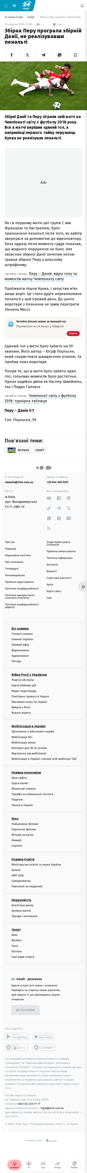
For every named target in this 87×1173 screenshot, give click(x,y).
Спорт (32, 17)
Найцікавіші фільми (25, 823)
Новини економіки (26, 772)
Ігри (49, 598)
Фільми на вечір (22, 835)
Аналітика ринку (22, 905)
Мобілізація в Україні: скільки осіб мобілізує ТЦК (44, 759)
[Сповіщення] (82, 5)
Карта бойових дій (24, 685)
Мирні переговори (24, 691)
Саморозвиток (21, 881)
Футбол (16, 940)
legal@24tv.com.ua (52, 1107)
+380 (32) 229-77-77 (28, 1103)
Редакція (10, 549)
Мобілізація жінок (24, 742)
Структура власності (59, 578)
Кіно (15, 818)
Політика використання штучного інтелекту (19, 596)
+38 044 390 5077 (57, 482)
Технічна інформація (59, 558)
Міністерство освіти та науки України (36, 864)
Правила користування (19, 582)
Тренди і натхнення (24, 916)
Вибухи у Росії (21, 707)
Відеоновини (20, 650)
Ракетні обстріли (23, 680)
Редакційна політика (18, 555)
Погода (16, 661)
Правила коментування (61, 551)
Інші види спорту (23, 956)
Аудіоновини (20, 655)
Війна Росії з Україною (29, 675)
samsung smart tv (44, 1047)
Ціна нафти (19, 777)
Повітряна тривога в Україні (30, 696)
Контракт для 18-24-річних (29, 748)
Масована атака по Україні (29, 701)
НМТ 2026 (18, 875)
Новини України (22, 639)
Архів (50, 584)
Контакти (52, 564)
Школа (16, 870)
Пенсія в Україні (22, 805)
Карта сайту (54, 591)
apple (44, 1036)
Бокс (15, 935)
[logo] (26, 5)
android (17, 1036)
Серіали (17, 845)
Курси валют (20, 783)
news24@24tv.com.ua (19, 482)
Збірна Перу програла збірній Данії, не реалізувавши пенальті (60, 17)
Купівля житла (21, 910)
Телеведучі (12, 568)
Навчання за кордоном (27, 886)
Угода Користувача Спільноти (58, 543)
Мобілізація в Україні (29, 726)
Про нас (10, 542)
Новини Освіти (23, 859)
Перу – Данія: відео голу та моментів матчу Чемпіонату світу (41, 276)
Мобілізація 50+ (22, 737)
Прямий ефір (20, 644)
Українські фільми (24, 829)
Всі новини (20, 629)
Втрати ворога (21, 712)
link (49, 498)
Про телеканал (14, 562)
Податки (17, 799)
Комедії (16, 840)
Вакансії (52, 571)
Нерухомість (21, 900)
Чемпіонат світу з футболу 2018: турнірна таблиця (40, 398)
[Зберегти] (75, 55)
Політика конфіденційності (22, 588)
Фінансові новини (24, 788)
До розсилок (25, 1009)
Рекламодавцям (15, 575)
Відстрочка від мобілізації (29, 753)
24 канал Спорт (14, 17)
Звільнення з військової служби (33, 731)
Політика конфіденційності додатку (22, 606)
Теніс (15, 945)
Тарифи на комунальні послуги (32, 794)
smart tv (17, 1047)
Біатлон (17, 951)
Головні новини (22, 634)
